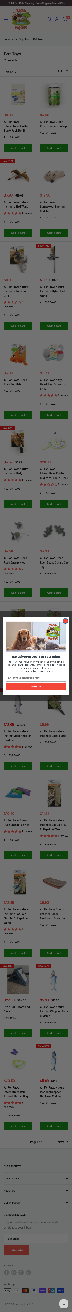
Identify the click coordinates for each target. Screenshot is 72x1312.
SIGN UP (36, 686)
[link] (36, 637)
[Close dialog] (65, 621)
